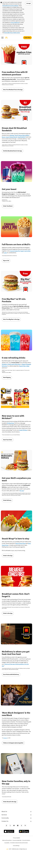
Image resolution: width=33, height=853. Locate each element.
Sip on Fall (6, 260)
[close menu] (2, 37)
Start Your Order (7, 440)
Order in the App (7, 555)
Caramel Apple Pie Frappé (17, 251)
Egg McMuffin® (22, 137)
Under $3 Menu (23, 430)
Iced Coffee (27, 251)
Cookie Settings (16, 845)
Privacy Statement (15, 22)
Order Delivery (7, 500)
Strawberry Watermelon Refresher (11, 364)
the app (22, 490)
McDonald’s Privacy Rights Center (12, 32)
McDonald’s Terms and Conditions (10, 5)
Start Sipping (7, 377)
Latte (5, 253)
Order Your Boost (8, 206)
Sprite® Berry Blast (24, 366)
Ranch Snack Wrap (21, 543)
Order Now (27, 37)
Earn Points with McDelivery (11, 674)
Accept (28, 3)
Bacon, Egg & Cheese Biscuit (9, 137)
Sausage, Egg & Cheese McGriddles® (19, 135)
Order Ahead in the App (9, 801)
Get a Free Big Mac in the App (11, 319)
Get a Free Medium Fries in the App (13, 89)
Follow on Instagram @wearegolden (13, 743)
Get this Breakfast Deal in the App (12, 151)
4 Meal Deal (10, 423)
